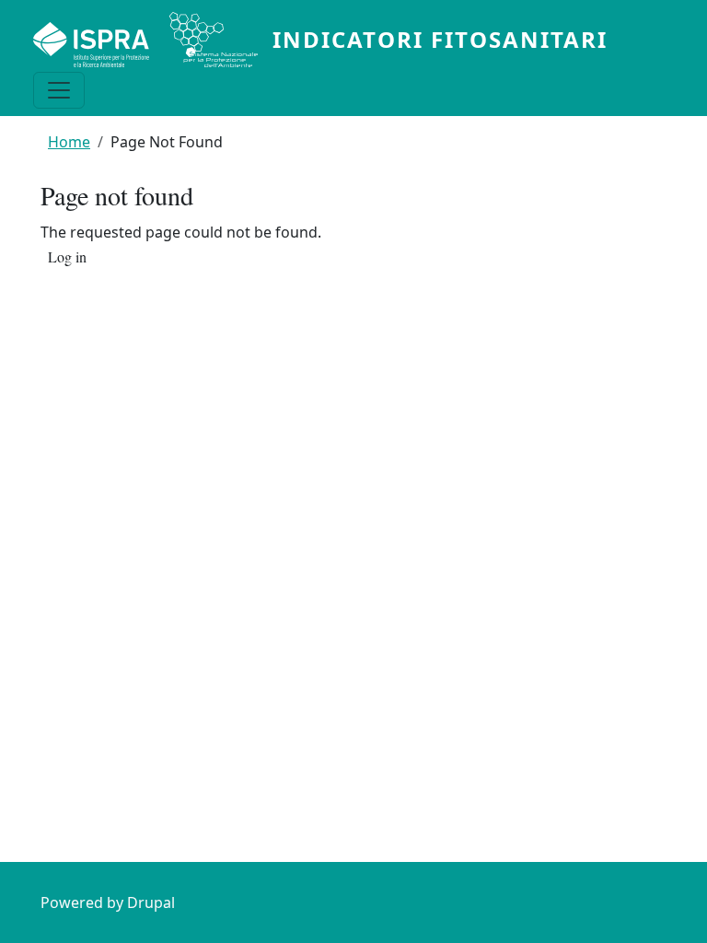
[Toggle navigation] (59, 90)
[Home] (152, 39)
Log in (67, 258)
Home (69, 142)
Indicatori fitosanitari (440, 39)
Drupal (151, 902)
